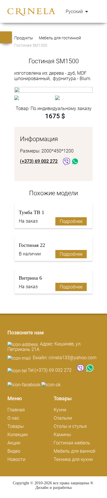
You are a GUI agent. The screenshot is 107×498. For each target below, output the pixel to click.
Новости (16, 459)
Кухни (60, 409)
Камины (62, 434)
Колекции (17, 434)
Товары (15, 426)
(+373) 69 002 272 (53, 370)
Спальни (63, 418)
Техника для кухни (73, 459)
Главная (16, 409)
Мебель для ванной (74, 451)
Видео (13, 451)
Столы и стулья (70, 426)
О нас (13, 418)
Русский (75, 11)
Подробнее (71, 221)
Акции (13, 443)
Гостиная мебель (72, 443)
